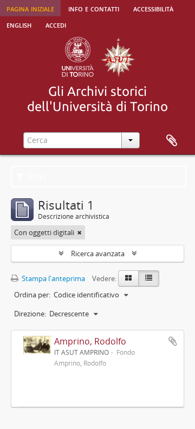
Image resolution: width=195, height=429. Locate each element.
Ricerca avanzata (97, 253)
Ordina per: (32, 295)
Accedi (56, 24)
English (18, 24)
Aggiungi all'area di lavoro (172, 341)
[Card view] (128, 278)
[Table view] (148, 278)
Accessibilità (153, 8)
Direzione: (30, 313)
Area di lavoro (171, 140)
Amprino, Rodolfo (90, 341)
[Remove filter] (79, 232)
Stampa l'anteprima (52, 278)
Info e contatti (93, 8)
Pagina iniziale (30, 8)
